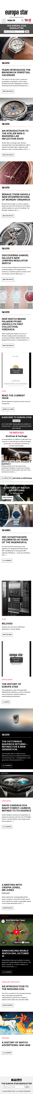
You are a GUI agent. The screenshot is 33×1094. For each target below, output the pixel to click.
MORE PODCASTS (7, 908)
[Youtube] (20, 1080)
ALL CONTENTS (7, 560)
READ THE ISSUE (7, 634)
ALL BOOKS (6, 702)
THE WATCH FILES (16, 432)
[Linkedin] (18, 1080)
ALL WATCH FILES (6, 478)
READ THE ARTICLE (8, 91)
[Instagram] (15, 1080)
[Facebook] (12, 1080)
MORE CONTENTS (7, 497)
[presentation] (2, 457)
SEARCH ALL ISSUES (8, 409)
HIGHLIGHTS (4, 773)
